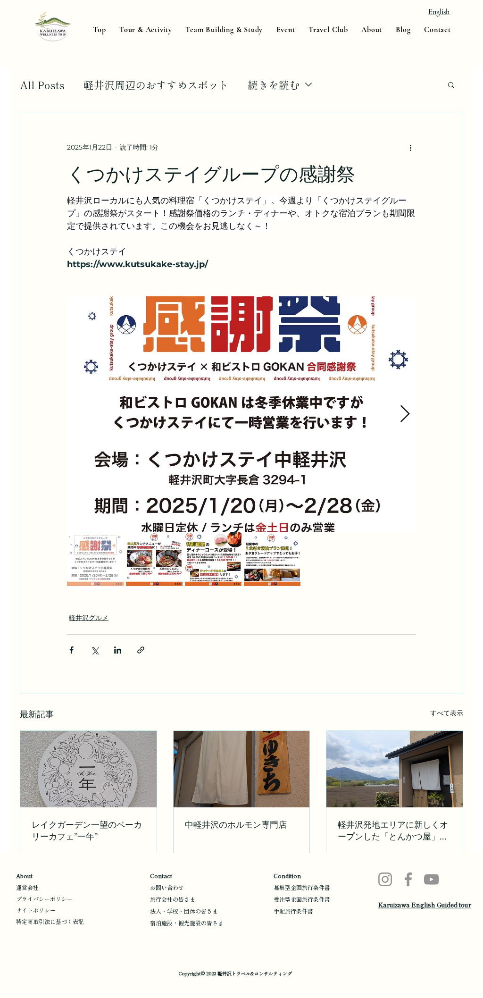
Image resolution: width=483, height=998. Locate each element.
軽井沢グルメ (88, 617)
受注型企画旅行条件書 (302, 899)
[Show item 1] (95, 560)
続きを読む (274, 84)
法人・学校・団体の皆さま (184, 911)
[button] (451, 84)
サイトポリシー (36, 910)
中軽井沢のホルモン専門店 (236, 824)
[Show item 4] (272, 560)
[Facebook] (408, 879)
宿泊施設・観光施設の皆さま (187, 923)
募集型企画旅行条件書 (302, 887)
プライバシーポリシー (44, 899)
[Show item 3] (213, 560)
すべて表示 (446, 713)
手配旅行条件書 (293, 911)
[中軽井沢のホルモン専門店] (242, 769)
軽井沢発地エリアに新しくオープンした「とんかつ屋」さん (393, 830)
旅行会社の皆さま (172, 899)
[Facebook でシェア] (71, 650)
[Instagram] (385, 879)
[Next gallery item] (405, 414)
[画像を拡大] (241, 414)
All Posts (42, 84)
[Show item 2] (154, 560)
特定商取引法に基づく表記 (50, 921)
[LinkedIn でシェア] (117, 650)
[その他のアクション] (410, 147)
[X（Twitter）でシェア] (94, 650)
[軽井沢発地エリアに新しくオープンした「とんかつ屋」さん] (394, 769)
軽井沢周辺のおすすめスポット (156, 84)
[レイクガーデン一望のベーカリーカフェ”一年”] (88, 769)
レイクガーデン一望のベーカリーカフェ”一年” (87, 830)
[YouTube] (431, 879)
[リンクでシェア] (140, 650)
